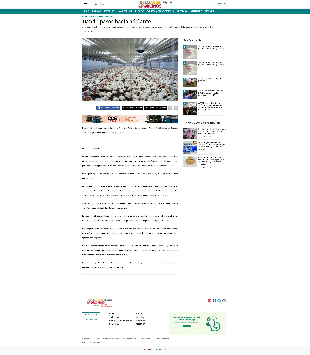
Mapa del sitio (145, 338)
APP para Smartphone (161, 338)
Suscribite (221, 4)
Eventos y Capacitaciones (160, 11)
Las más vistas (91, 319)
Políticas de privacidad (129, 338)
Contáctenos (86, 338)
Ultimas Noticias (91, 314)
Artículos (109, 11)
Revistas (139, 11)
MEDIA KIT (209, 11)
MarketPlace (125, 11)
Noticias (96, 11)
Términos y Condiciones (110, 338)
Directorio (182, 11)
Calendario (196, 11)
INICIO (86, 11)
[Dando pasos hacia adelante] (130, 69)
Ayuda (96, 338)
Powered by (155, 349)
